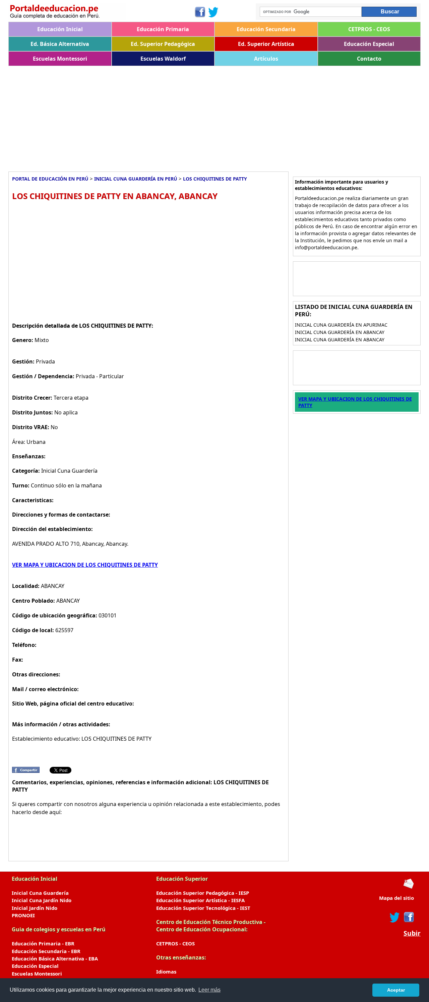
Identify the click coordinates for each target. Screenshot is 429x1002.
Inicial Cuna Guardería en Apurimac (341, 325)
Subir (412, 933)
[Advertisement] (209, 116)
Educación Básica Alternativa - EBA (55, 958)
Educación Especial (369, 44)
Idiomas (166, 971)
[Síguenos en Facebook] (199, 12)
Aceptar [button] (396, 990)
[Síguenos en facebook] (408, 917)
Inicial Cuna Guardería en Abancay (339, 332)
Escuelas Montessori (60, 58)
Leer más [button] (209, 990)
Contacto (369, 58)
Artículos (266, 58)
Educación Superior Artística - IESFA (200, 900)
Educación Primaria (163, 29)
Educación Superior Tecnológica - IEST (203, 908)
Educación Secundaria (266, 29)
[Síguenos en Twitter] (213, 12)
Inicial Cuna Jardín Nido (41, 900)
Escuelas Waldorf (163, 58)
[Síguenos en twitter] (395, 917)
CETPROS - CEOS (369, 29)
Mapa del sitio (396, 897)
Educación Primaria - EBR (43, 943)
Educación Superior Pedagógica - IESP (202, 892)
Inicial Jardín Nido (34, 908)
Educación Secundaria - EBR (46, 951)
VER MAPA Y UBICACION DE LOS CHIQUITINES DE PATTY (85, 565)
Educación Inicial (60, 29)
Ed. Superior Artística (266, 44)
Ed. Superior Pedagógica (163, 44)
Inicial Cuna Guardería (40, 892)
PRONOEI (23, 915)
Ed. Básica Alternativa (59, 44)
